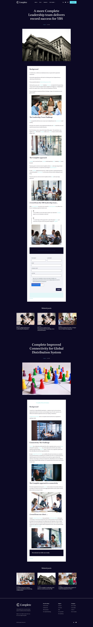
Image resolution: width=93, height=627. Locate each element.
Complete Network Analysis (42, 402)
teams (60, 161)
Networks (31, 446)
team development (53, 167)
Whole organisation (46, 609)
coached (44, 161)
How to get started (60, 611)
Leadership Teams (45, 607)
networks (45, 486)
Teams (40, 2)
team (35, 131)
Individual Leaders (45, 605)
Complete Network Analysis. (36, 525)
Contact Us (72, 609)
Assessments (45, 2)
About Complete (51, 2)
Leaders (36, 2)
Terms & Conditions (74, 611)
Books (59, 609)
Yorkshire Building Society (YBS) (45, 82)
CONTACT (73, 2)
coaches (56, 219)
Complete (44, 24)
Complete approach (52, 206)
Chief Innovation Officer (53, 518)
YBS (30, 120)
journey (50, 131)
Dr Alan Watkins (73, 607)
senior (54, 161)
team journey (49, 85)
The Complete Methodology (47, 611)
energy (61, 446)
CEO (54, 125)
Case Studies (31, 298)
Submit (58, 289)
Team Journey (40, 172)
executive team (58, 120)
